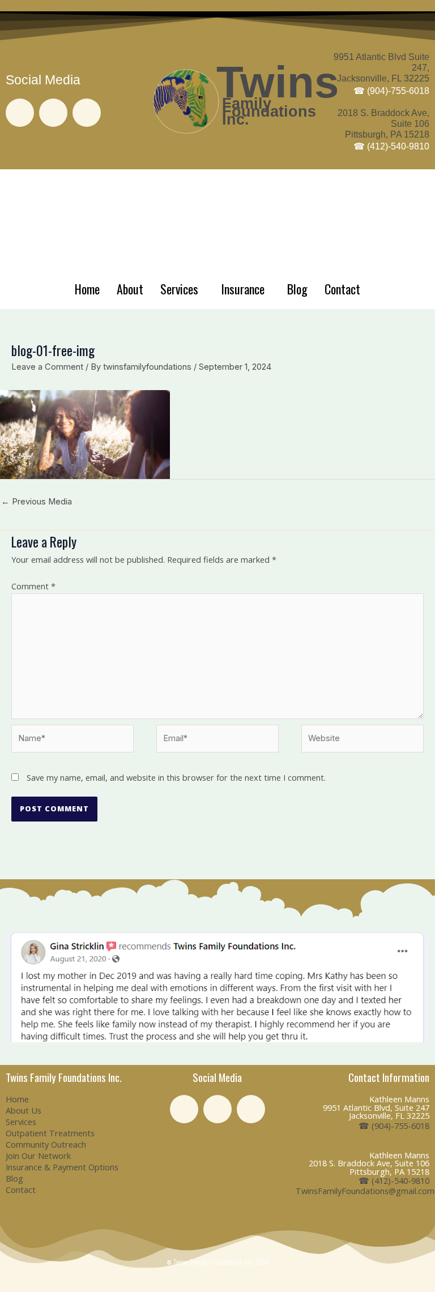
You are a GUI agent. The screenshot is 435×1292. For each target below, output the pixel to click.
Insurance (243, 289)
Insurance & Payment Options (62, 1167)
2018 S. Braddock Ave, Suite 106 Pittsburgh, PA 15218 (383, 130)
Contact (342, 289)
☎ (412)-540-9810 (394, 1180)
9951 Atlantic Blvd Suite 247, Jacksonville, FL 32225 (381, 74)
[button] (16, 987)
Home (87, 289)
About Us (23, 1110)
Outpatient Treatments (50, 1133)
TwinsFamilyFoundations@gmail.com (365, 1190)
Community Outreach (46, 1144)
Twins (277, 82)
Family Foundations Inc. (269, 111)
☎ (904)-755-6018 (394, 1125)
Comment (33, 586)
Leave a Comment (47, 367)
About (130, 289)
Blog (297, 289)
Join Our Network (38, 1155)
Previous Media (36, 502)
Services (179, 289)
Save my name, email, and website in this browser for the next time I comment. (176, 777)
